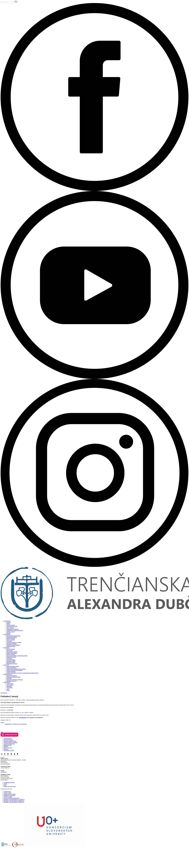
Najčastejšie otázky (10, 646)
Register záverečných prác (10, 786)
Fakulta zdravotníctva (11, 667)
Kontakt (8, 633)
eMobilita (6, 746)
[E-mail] (8, 756)
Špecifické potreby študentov (13, 645)
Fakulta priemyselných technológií (14, 670)
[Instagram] (94, 566)
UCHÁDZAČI (7, 634)
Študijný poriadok (10, 649)
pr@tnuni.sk (3, 772)
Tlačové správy (10, 683)
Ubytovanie (9, 641)
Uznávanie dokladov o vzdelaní (13, 642)
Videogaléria (9, 687)
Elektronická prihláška (11, 637)
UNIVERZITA (7, 621)
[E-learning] (4, 756)
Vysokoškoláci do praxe (9, 782)
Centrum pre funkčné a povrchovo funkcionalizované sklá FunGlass (22, 673)
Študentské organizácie (11, 663)
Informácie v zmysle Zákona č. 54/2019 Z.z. (14, 802)
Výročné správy (7, 791)
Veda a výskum (10, 627)
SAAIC (5, 783)
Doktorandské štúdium (11, 653)
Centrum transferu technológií (10, 742)
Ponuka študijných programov (13, 635)
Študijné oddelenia (10, 638)
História (8, 623)
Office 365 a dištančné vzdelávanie (14, 679)
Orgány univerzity (10, 625)
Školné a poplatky (10, 639)
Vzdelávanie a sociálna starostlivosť (14, 630)
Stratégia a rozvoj (10, 631)
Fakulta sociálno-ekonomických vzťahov (16, 669)
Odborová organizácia (11, 675)
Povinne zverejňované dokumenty (11, 798)
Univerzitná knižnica (8, 739)
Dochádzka (9, 678)
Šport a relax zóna (8, 747)
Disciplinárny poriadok (11, 651)
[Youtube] (94, 378)
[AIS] (2, 756)
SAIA (5, 785)
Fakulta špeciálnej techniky (12, 666)
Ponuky (8, 690)
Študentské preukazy (11, 657)
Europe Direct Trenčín (9, 750)
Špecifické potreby (10, 662)
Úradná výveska (7, 792)
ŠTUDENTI (6, 647)
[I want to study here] (9, 736)
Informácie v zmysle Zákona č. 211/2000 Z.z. (14, 799)
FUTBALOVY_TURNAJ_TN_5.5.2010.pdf (15, 724)
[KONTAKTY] (11, 756)
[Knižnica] (17, 756)
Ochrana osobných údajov (10, 794)
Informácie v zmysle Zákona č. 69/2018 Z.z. (14, 800)
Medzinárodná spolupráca (12, 629)
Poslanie (8, 622)
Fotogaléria (9, 686)
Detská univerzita (8, 745)
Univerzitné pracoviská (11, 626)
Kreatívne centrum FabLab (10, 741)
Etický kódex (9, 650)
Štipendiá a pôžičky (11, 661)
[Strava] (14, 756)
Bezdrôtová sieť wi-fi (11, 681)
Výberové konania (8, 796)
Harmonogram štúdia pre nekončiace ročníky (16, 655)
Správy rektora (9, 685)
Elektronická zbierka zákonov (13, 677)
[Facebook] (94, 190)
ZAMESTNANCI (8, 674)
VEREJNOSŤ (7, 682)
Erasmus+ (6, 749)
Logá (7, 689)
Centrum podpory (8, 738)
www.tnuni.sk (4, 692)
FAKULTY (6, 665)
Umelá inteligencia (10, 659)
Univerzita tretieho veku (9, 743)
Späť (2, 732)
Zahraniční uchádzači (11, 643)
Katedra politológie (10, 671)
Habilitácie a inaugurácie (9, 795)
